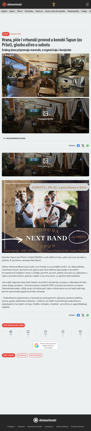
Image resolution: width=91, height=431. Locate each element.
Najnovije (22, 355)
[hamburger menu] (87, 4)
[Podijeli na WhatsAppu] (87, 145)
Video (84, 11)
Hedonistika (73, 11)
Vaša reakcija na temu (13, 325)
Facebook (21, 426)
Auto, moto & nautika (55, 11)
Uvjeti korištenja (62, 426)
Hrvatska (29, 11)
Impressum (49, 426)
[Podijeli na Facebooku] (78, 145)
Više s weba (8, 355)
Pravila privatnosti (77, 426)
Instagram (11, 426)
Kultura (39, 11)
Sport (12, 11)
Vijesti (4, 11)
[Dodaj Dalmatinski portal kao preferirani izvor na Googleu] (45, 345)
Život (19, 11)
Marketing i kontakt (35, 426)
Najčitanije (36, 355)
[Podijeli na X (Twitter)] (83, 145)
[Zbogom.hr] (54, 4)
